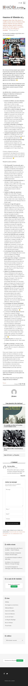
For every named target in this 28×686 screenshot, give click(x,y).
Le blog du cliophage (10, 619)
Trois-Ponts (8, 625)
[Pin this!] (22, 384)
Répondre (23, 475)
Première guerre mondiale (16, 27)
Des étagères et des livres (11, 605)
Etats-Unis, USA (13, 20)
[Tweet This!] (21, 384)
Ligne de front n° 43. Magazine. (11, 455)
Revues (5, 28)
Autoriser (14, 586)
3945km (7, 602)
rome (8, 28)
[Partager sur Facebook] (19, 384)
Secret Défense (9, 622)
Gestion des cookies (10, 680)
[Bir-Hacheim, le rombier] (13, 9)
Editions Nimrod (9, 608)
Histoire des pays (13, 23)
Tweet (4, 383)
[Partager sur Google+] (24, 384)
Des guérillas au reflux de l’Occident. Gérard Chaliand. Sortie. (13, 426)
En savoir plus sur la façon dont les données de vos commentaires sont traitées (14, 533)
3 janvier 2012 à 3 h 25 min (12, 467)
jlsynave (14, 396)
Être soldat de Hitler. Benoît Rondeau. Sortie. (13, 449)
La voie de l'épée (9, 616)
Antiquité (5, 20)
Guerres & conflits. (10, 610)
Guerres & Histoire (17, 22)
